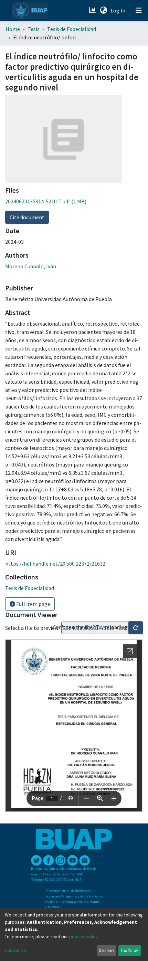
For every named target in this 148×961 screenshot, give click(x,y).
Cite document (27, 217)
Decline (106, 950)
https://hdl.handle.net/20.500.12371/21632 (55, 563)
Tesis (34, 29)
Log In (118, 10)
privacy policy (83, 936)
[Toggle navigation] (138, 10)
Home (13, 29)
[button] (103, 10)
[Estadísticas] (93, 10)
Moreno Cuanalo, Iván (30, 266)
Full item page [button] (32, 603)
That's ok (129, 950)
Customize (16, 950)
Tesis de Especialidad (71, 29)
